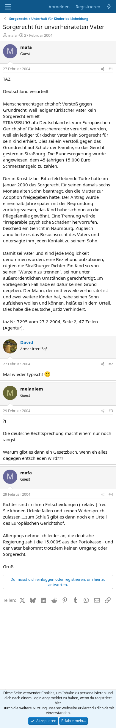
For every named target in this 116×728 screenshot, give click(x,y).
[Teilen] (102, 69)
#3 (111, 410)
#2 (111, 364)
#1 (111, 68)
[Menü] (8, 7)
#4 (111, 494)
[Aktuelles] (109, 6)
